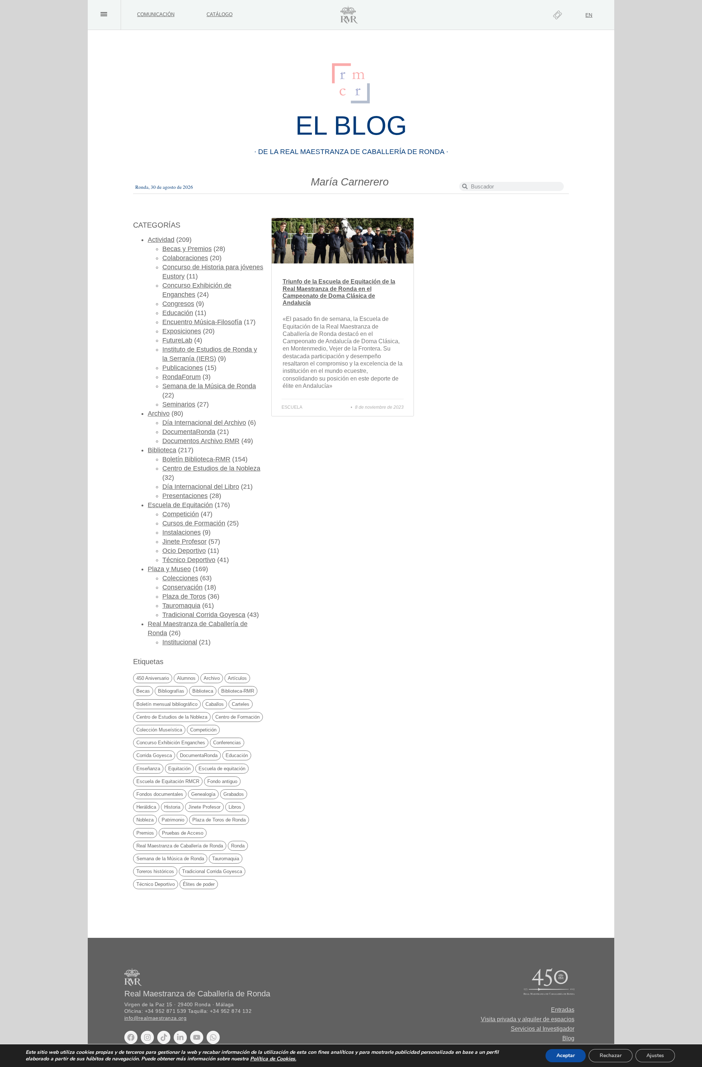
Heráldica (146, 807)
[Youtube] (196, 1037)
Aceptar (565, 1055)
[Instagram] (147, 1037)
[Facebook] (130, 1037)
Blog (568, 1038)
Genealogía (203, 794)
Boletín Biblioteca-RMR (196, 459)
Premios (145, 833)
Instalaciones (181, 532)
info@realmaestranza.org (155, 1018)
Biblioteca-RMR (237, 691)
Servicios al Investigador (542, 1029)
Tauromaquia (181, 605)
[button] (104, 14)
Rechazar (611, 1055)
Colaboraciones (185, 258)
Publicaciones (182, 367)
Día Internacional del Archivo (204, 422)
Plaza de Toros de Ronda (219, 820)
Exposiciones (181, 331)
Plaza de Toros (184, 596)
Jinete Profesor (184, 541)
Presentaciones (185, 495)
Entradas (562, 1010)
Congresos (178, 303)
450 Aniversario (152, 678)
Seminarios (178, 404)
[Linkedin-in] (180, 1037)
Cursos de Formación (193, 523)
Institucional (179, 642)
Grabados (233, 794)
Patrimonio (173, 820)
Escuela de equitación (222, 768)
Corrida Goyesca (154, 755)
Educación (177, 313)
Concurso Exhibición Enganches (170, 742)
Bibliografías (171, 691)
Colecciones (180, 578)
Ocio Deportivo (184, 550)
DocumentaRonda (188, 431)
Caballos (214, 704)
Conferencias (227, 742)
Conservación (182, 587)
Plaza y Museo (169, 569)
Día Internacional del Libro (200, 486)
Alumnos (186, 678)
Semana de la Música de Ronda (209, 386)
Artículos (237, 678)
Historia (172, 807)
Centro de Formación (237, 717)
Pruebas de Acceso (182, 833)
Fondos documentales (159, 794)
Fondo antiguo (222, 781)
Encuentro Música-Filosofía (202, 322)
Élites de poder (199, 884)
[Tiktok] (163, 1037)
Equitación (179, 768)
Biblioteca (162, 450)
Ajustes (655, 1055)
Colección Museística (159, 730)
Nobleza (145, 820)
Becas (143, 691)
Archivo (159, 413)
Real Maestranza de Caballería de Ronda (179, 846)
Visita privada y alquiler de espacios (527, 1019)
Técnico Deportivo (188, 560)
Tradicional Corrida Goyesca (203, 614)
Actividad (161, 239)
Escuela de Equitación (180, 505)
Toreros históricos (155, 871)
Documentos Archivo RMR (200, 441)
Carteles (240, 704)
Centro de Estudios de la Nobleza (211, 468)
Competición (180, 514)
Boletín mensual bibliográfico (166, 704)
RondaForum (181, 377)
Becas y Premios (187, 248)
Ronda (238, 846)
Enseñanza (148, 768)
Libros (235, 807)
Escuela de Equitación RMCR (167, 781)
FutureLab (177, 340)
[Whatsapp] (213, 1037)
